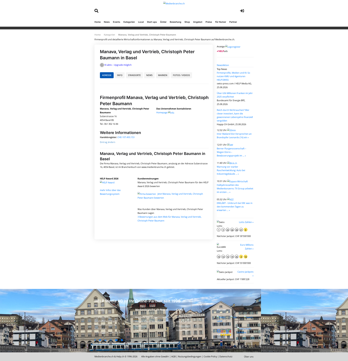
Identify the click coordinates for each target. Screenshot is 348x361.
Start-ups (152, 22)
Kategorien (129, 22)
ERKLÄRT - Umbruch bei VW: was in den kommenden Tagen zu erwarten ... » (234, 207)
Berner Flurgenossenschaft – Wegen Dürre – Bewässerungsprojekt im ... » (231, 152)
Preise (209, 22)
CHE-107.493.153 (125, 137)
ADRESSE (106, 75)
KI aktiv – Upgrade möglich (118, 64)
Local (141, 22)
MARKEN (162, 75)
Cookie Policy (210, 356)
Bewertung (175, 22)
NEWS (149, 75)
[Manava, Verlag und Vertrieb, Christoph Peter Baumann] (110, 182)
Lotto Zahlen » (246, 222)
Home (97, 22)
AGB (173, 356)
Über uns (249, 356)
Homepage (162, 112)
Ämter (163, 22)
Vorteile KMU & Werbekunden (150, 321)
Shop (187, 22)
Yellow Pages (182, 330)
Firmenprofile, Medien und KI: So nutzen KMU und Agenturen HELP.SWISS (233, 76)
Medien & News (184, 317)
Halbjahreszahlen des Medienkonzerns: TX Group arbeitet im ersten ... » (235, 188)
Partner (233, 22)
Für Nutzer (220, 22)
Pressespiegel (183, 325)
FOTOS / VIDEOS (181, 75)
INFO (119, 75)
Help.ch (120, 356)
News (107, 22)
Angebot (197, 22)
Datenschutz (225, 356)
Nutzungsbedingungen (189, 356)
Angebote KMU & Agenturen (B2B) (152, 317)
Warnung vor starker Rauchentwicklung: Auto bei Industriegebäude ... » (231, 170)
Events (116, 22)
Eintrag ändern (107, 142)
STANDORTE (134, 75)
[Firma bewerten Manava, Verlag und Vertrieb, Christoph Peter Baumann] (147, 193)
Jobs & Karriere (184, 321)
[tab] (219, 65)
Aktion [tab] (225, 65)
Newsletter (140, 325)
